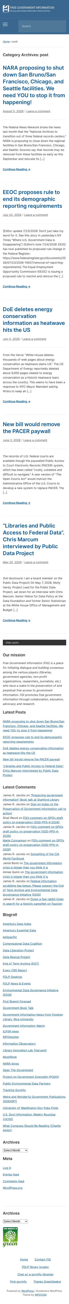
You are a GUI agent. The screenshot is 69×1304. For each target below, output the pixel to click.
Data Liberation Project (18, 950)
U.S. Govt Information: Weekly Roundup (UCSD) (29, 1117)
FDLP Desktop (12, 977)
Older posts (12, 642)
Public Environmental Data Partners (26, 1083)
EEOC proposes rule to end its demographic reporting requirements (32, 199)
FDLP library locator (35, 1267)
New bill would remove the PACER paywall (31, 759)
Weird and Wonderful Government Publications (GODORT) (34, 1099)
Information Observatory (19, 1043)
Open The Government (18, 1070)
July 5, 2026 (11, 339)
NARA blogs (11, 1063)
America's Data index (17, 924)
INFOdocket (11, 1037)
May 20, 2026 (12, 562)
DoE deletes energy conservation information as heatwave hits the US (33, 750)
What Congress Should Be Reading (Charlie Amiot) (32, 1128)
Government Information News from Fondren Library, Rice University (33, 1017)
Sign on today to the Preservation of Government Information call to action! (34, 808)
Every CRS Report (15, 970)
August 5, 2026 (13, 111)
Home (6, 41)
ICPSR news (11, 1031)
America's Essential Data (19, 930)
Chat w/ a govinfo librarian (35, 1274)
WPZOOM (40, 1294)
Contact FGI (43, 1259)
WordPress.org (12, 1188)
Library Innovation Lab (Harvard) (25, 1050)
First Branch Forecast (17, 1001)
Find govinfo (18, 1281)
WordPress (27, 1290)
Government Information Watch (24, 1026)
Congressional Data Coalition (22, 943)
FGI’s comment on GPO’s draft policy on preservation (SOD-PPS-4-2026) (33, 831)
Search (60, 26)
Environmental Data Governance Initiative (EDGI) (30, 992)
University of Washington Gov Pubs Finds (30, 1108)
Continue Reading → (16, 169)
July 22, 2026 (12, 215)
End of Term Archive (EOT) (21, 963)
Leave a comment (38, 111)
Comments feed (13, 1181)
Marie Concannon (14, 840)
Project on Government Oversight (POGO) (31, 1077)
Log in (7, 1168)
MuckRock (10, 1057)
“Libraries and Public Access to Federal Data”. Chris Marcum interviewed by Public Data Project (33, 539)
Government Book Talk (18, 1008)
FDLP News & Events (17, 983)
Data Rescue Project (16, 957)
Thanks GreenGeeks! (47, 1281)
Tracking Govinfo (14, 1090)
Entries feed (11, 1174)
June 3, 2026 (12, 440)
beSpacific (10, 937)
